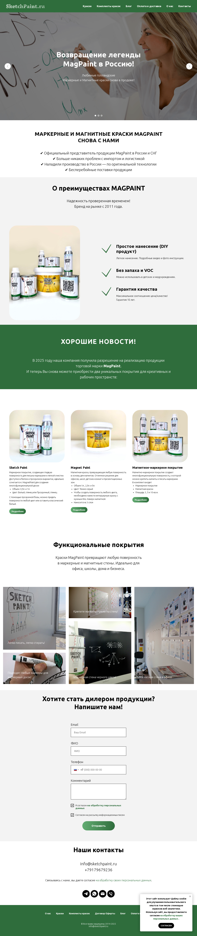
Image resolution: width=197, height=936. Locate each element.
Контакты (184, 6)
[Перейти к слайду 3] (101, 115)
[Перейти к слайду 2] (98, 115)
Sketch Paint (18, 467)
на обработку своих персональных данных (123, 880)
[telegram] (86, 893)
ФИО (74, 743)
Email (74, 724)
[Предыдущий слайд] (8, 66)
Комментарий (81, 780)
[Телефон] (111, 893)
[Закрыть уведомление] (190, 896)
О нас (169, 6)
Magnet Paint (80, 467)
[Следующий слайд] (189, 66)
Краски (87, 6)
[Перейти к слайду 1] (95, 115)
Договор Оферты (105, 913)
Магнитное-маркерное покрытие (157, 467)
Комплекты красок (109, 6)
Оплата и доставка (149, 6)
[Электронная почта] (102, 893)
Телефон (77, 762)
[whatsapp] (94, 893)
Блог (129, 6)
